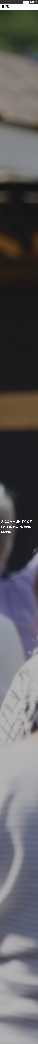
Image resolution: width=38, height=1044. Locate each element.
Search (26, 2)
